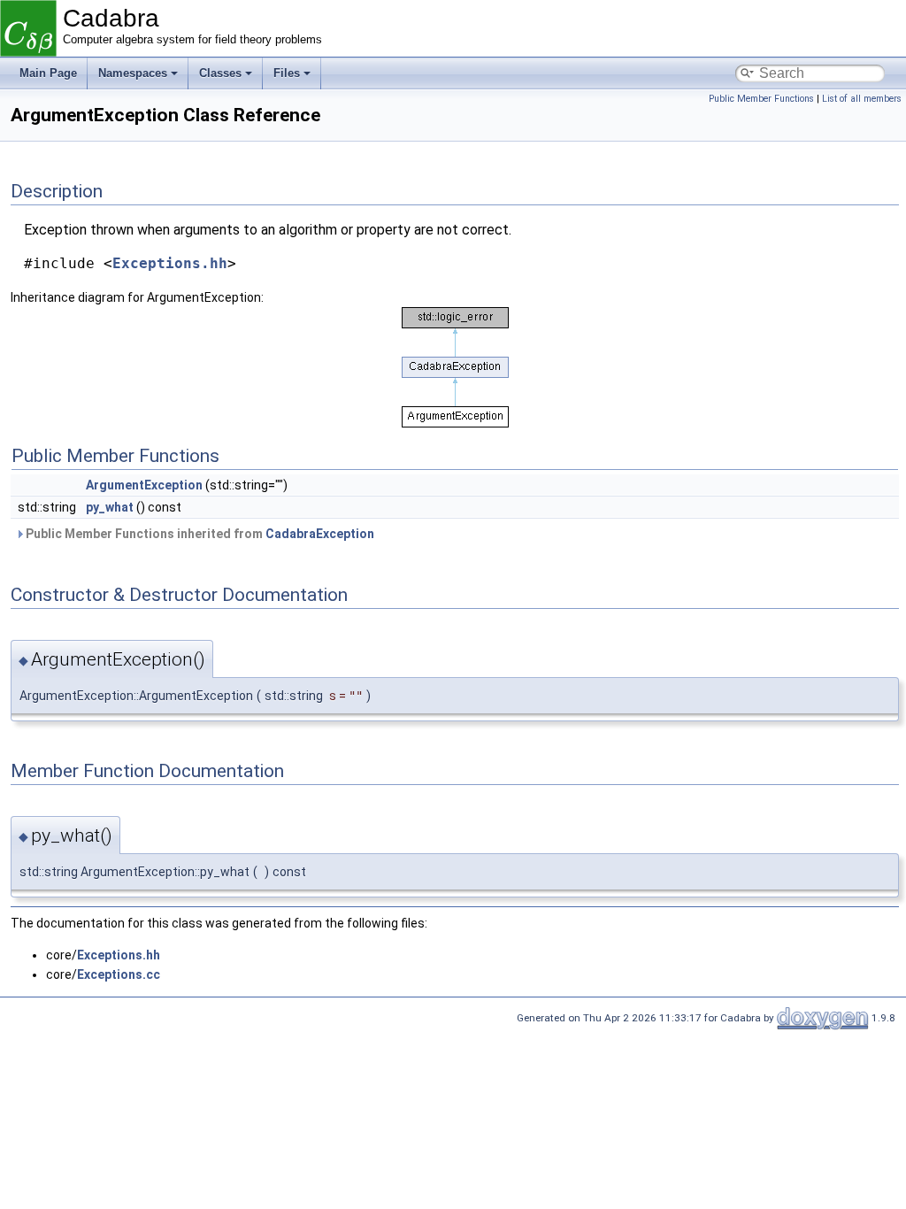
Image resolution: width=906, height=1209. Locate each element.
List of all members (862, 98)
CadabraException (319, 534)
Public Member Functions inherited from (198, 534)
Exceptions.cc (118, 974)
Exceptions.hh (169, 263)
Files (286, 73)
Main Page (48, 73)
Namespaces (132, 73)
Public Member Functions (761, 98)
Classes (220, 73)
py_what (110, 507)
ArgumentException (144, 485)
